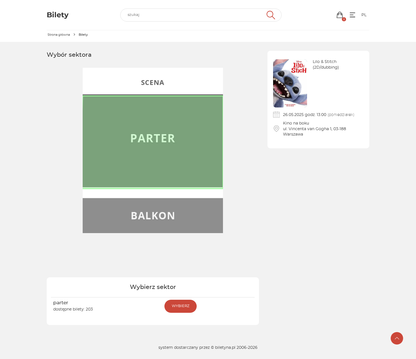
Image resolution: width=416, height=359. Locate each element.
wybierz (180, 306)
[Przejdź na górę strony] (397, 338)
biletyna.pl (225, 348)
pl (363, 15)
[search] (201, 15)
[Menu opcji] (352, 14)
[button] (339, 14)
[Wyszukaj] (270, 15)
